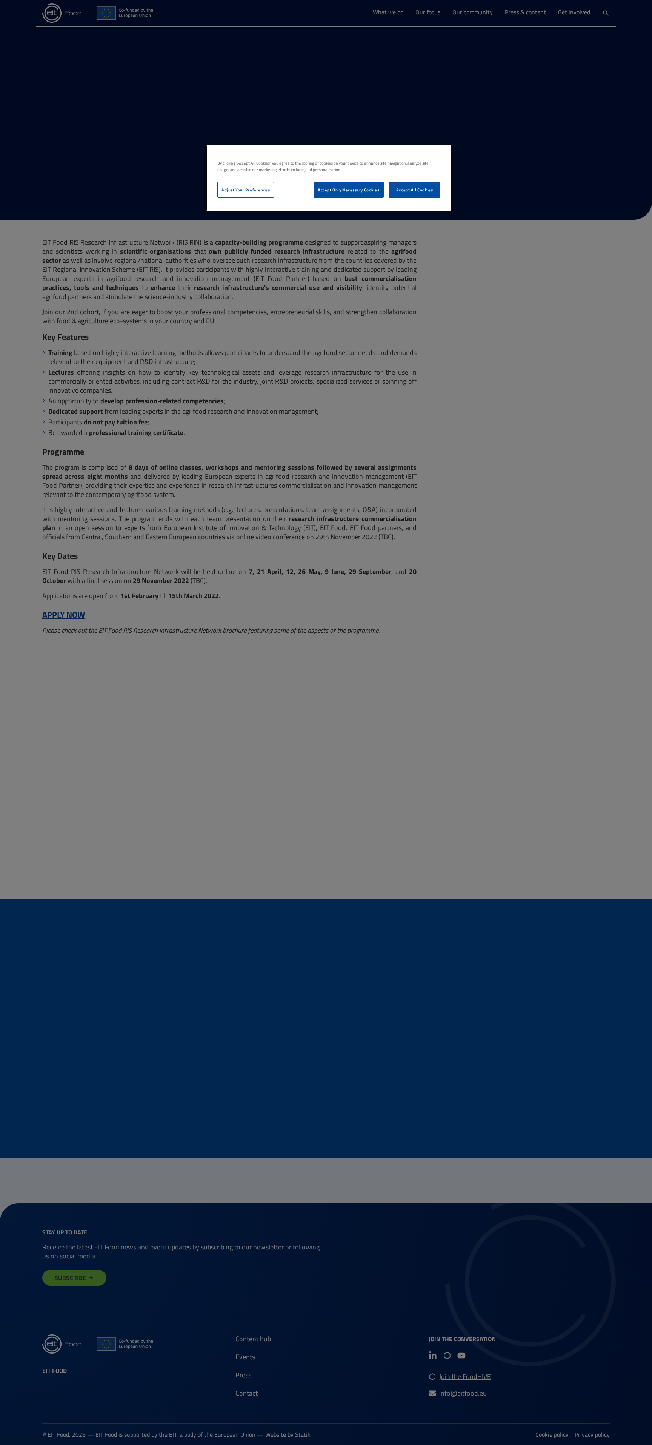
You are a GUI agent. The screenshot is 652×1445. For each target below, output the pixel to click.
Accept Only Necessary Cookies (349, 190)
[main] (328, 178)
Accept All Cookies (414, 190)
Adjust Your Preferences (245, 190)
